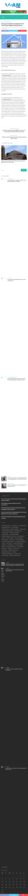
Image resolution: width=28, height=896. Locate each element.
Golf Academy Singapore (13, 534)
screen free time (16, 548)
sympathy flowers (17, 553)
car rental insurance (5, 529)
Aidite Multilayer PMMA (6, 525)
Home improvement (6, 21)
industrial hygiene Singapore (20, 541)
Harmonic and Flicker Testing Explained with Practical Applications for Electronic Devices (13, 513)
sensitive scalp (4, 550)
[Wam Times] (13, 5)
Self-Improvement (13, 377)
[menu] (3, 17)
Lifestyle (11, 178)
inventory (3, 543)
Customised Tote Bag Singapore (7, 530)
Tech (10, 476)
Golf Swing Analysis (20, 536)
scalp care (10, 548)
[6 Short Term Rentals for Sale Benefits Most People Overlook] (4, 485)
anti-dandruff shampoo (6, 527)
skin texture (13, 551)
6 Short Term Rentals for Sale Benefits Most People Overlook (13, 517)
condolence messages (15, 529)
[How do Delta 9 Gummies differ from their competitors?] (4, 326)
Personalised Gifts (11, 544)
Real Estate (11, 483)
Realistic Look (4, 548)
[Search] (25, 17)
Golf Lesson (13, 536)
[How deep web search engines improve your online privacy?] (3, 616)
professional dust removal (11, 546)
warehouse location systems (15, 555)
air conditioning (14, 525)
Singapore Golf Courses (6, 551)
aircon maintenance (22, 525)
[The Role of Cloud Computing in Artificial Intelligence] (3, 715)
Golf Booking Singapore (6, 536)
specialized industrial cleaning (7, 553)
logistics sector (9, 543)
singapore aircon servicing (13, 550)
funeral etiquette (5, 534)
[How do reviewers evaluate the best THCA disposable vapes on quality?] (4, 226)
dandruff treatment (17, 530)
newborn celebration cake (18, 543)
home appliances (5, 539)
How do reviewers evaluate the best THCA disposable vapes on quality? (13, 499)
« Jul (2, 892)
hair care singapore (9, 537)
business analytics (14, 527)
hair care (3, 537)
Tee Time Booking (5, 555)
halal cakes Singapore (19, 537)
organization (4, 544)
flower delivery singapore (14, 532)
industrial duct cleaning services (8, 541)
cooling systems (23, 529)
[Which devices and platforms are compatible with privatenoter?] (3, 814)
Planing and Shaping (19, 544)
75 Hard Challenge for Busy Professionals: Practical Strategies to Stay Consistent (13, 508)
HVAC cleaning (12, 539)
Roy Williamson (15, 27)
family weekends (5, 532)
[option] (14, 154)
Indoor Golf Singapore (20, 539)
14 (16, 881)
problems (3, 546)
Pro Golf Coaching (20, 546)
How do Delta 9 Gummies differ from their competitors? (11, 504)
